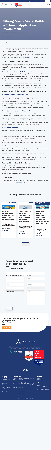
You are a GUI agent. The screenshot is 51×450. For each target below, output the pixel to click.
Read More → (5, 230)
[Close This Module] (35, 401)
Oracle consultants (29, 57)
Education (14, 384)
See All (25, 244)
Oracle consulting (22, 180)
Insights (6, 42)
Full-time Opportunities (23, 391)
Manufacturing (15, 382)
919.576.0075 (20, 398)
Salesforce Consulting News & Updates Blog (26, 384)
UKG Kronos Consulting (6, 384)
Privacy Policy (39, 379)
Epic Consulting (4, 391)
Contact (47, 1)
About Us (38, 378)
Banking (14, 379)
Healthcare (14, 378)
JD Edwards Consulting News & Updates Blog (26, 378)
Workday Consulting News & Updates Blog (26, 382)
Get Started (6, 327)
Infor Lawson (21, 379)
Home (3, 42)
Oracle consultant (14, 172)
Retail (14, 383)
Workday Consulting (5, 383)
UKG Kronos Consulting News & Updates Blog (26, 383)
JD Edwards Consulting (6, 379)
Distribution (14, 380)
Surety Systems (5, 166)
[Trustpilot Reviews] (15, 351)
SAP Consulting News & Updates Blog (25, 380)
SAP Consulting (4, 382)
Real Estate (14, 386)
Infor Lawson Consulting (6, 380)
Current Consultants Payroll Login (43, 389)
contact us (19, 182)
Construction (15, 387)
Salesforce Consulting (5, 386)
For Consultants (21, 393)
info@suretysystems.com (28, 398)
